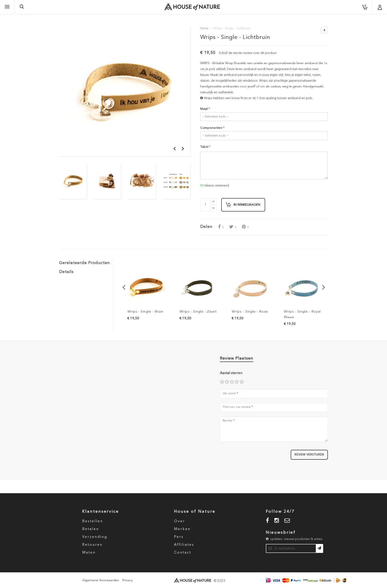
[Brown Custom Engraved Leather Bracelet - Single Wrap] (145, 287)
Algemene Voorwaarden (100, 580)
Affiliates (184, 545)
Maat (205, 108)
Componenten (212, 127)
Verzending (94, 537)
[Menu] (7, 7)
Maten (89, 552)
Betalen (90, 529)
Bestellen (92, 521)
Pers (179, 537)
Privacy (127, 580)
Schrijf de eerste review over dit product (247, 53)
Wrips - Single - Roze (250, 311)
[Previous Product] (324, 30)
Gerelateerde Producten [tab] (84, 263)
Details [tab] (66, 272)
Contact (182, 552)
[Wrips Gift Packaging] (142, 181)
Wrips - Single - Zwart (198, 311)
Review (227, 420)
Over (179, 521)
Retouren (92, 545)
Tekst (205, 146)
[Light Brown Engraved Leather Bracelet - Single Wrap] (73, 181)
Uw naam (229, 393)
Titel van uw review (236, 407)
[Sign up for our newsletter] (319, 548)
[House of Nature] (192, 6)
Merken (182, 529)
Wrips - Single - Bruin (145, 311)
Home (204, 28)
